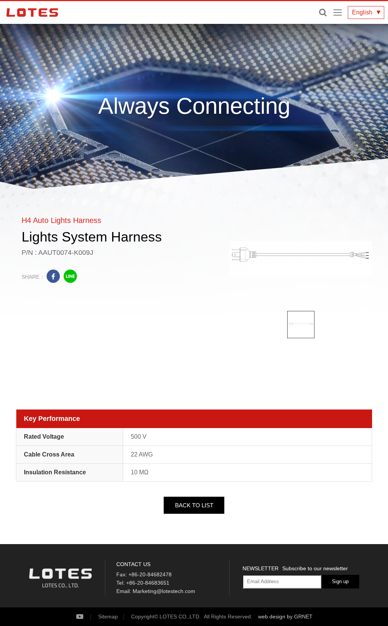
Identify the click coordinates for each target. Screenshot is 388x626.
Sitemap (108, 616)
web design (271, 616)
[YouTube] (86, 616)
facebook (53, 276)
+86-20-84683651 (147, 583)
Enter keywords (322, 12)
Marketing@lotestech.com (164, 591)
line (70, 276)
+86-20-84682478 (150, 574)
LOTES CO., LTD (32, 12)
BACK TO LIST (194, 505)
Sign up (340, 581)
